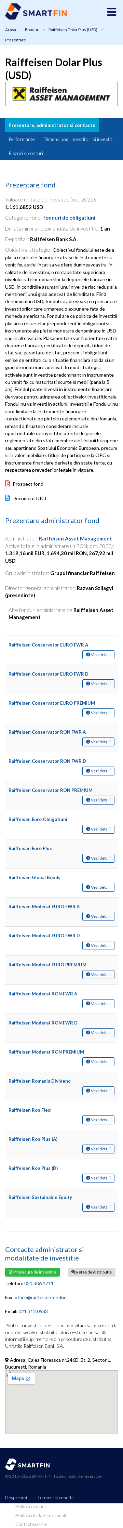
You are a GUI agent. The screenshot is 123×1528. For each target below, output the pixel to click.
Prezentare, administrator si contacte (52, 125)
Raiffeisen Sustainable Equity (40, 1197)
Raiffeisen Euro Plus (30, 848)
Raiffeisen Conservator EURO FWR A (48, 645)
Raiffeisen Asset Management (75, 538)
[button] (111, 12)
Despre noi (16, 1497)
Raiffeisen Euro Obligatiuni (38, 819)
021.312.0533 (33, 1311)
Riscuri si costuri (26, 153)
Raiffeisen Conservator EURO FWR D (48, 674)
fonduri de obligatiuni (69, 217)
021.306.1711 (39, 1283)
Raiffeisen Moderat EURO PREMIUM (47, 964)
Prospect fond (27, 484)
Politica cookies (30, 1506)
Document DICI (29, 498)
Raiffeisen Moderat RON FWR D (43, 1023)
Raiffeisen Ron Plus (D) (33, 1168)
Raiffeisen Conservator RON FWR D (47, 761)
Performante (22, 139)
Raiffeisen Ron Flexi (30, 1110)
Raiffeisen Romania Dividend (40, 1081)
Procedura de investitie (34, 1272)
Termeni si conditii (55, 1497)
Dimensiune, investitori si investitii (78, 139)
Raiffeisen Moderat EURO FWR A (44, 906)
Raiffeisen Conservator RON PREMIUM (51, 790)
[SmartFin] (36, 18)
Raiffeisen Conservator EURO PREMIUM (52, 703)
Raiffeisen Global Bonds (34, 877)
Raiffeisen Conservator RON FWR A (47, 732)
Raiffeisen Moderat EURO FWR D (44, 935)
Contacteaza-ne (31, 1524)
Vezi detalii (100, 654)
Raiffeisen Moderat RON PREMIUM (46, 1052)
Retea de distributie (94, 1272)
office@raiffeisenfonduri (41, 1297)
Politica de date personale (41, 1515)
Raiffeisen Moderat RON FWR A (43, 993)
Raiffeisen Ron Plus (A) (33, 1139)
